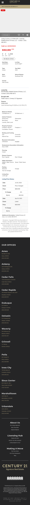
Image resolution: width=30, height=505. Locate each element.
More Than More (15, 427)
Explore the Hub (15, 438)
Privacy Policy (20, 498)
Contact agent (6, 34)
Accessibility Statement (12, 499)
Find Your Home (15, 451)
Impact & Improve (15, 429)
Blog (15, 455)
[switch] (19, 35)
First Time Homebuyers (15, 453)
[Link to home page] (15, 2)
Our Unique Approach (15, 425)
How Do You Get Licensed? (15, 440)
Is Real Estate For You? (15, 442)
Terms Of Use (8, 498)
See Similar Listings (9, 58)
